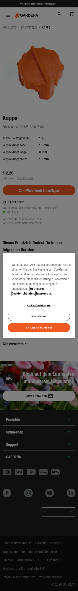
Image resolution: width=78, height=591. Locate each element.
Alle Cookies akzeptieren (39, 327)
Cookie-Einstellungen (38, 305)
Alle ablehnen (38, 316)
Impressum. (44, 293)
